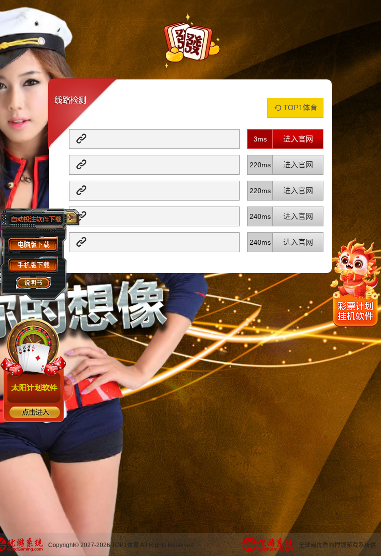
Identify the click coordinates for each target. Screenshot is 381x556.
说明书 (33, 282)
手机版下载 (33, 265)
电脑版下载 (33, 244)
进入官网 (298, 139)
